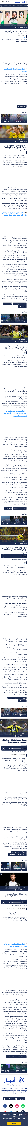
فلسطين (6, 5)
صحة (10, 5)
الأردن (14, 5)
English (5, 1)
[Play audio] (3, 556)
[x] (11, 1106)
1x (6, 556)
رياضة (25, 37)
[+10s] (25, 556)
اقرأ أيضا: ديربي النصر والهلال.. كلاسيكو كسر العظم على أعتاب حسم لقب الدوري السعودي (15, 413)
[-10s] (22, 556)
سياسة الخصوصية (7, 1118)
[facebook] (5, 1106)
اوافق (14, 1123)
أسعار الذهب (19, 5)
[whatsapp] (23, 1106)
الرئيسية (26, 5)
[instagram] (17, 1106)
